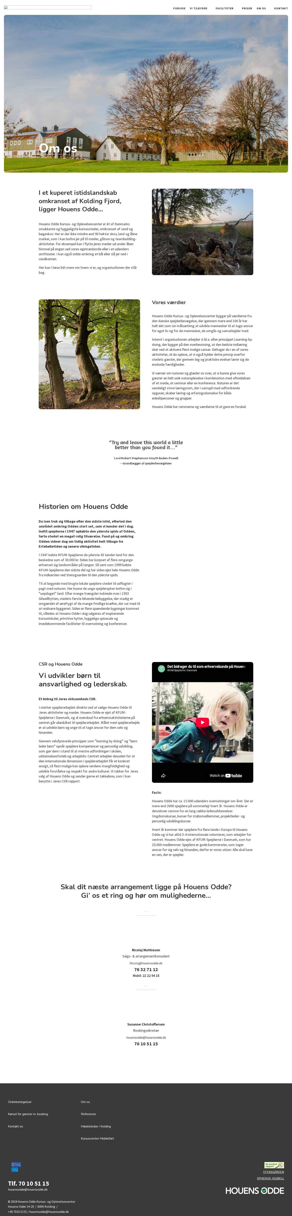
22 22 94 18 (146, 975)
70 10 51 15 (146, 1044)
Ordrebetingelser (20, 1102)
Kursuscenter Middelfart (97, 1138)
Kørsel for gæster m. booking (28, 1114)
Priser (247, 8)
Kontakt (281, 8)
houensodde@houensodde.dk (146, 1037)
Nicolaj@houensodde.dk (146, 963)
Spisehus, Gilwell (270, 1178)
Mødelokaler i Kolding (96, 1126)
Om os (261, 8)
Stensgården (273, 1172)
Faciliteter (225, 8)
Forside (179, 8)
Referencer (88, 1114)
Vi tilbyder (198, 8)
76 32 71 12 (146, 969)
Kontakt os (15, 1126)
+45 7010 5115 (17, 1212)
